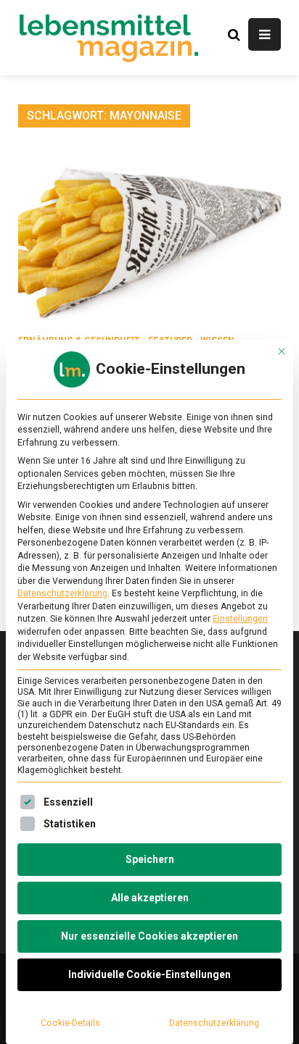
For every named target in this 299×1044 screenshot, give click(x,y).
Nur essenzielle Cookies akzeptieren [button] (149, 936)
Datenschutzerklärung (62, 593)
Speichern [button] (150, 859)
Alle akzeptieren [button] (150, 897)
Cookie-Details (70, 1023)
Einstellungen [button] (240, 619)
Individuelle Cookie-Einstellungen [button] (149, 974)
